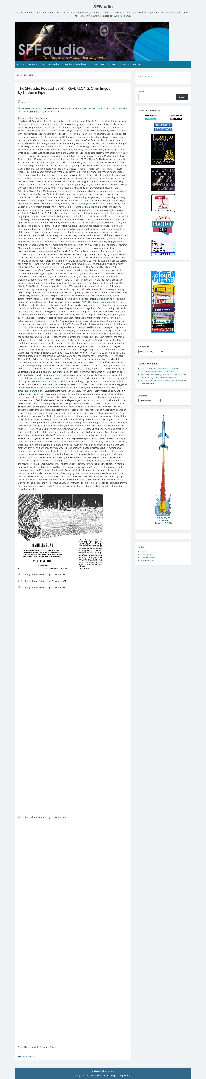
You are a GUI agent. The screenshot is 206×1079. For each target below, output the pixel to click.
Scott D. (144, 368)
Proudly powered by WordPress (87, 1075)
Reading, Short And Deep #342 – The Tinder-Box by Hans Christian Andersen (163, 376)
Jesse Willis (34, 1047)
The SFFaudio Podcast (50, 64)
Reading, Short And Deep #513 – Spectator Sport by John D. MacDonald (160, 370)
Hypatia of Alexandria (99, 301)
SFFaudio (103, 6)
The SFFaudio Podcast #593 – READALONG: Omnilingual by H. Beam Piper (64, 90)
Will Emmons (98, 108)
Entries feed (146, 554)
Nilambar (128, 1075)
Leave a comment (27, 1056)
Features (31, 64)
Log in (143, 551)
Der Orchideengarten (81, 203)
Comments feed (148, 557)
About (19, 64)
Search (141, 91)
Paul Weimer (84, 108)
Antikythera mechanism (48, 381)
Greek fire (52, 384)
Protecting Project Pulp (130, 64)
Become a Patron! (48, 1047)
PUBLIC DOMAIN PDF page (103, 64)
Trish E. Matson (119, 108)
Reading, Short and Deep (76, 64)
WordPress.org (147, 560)
